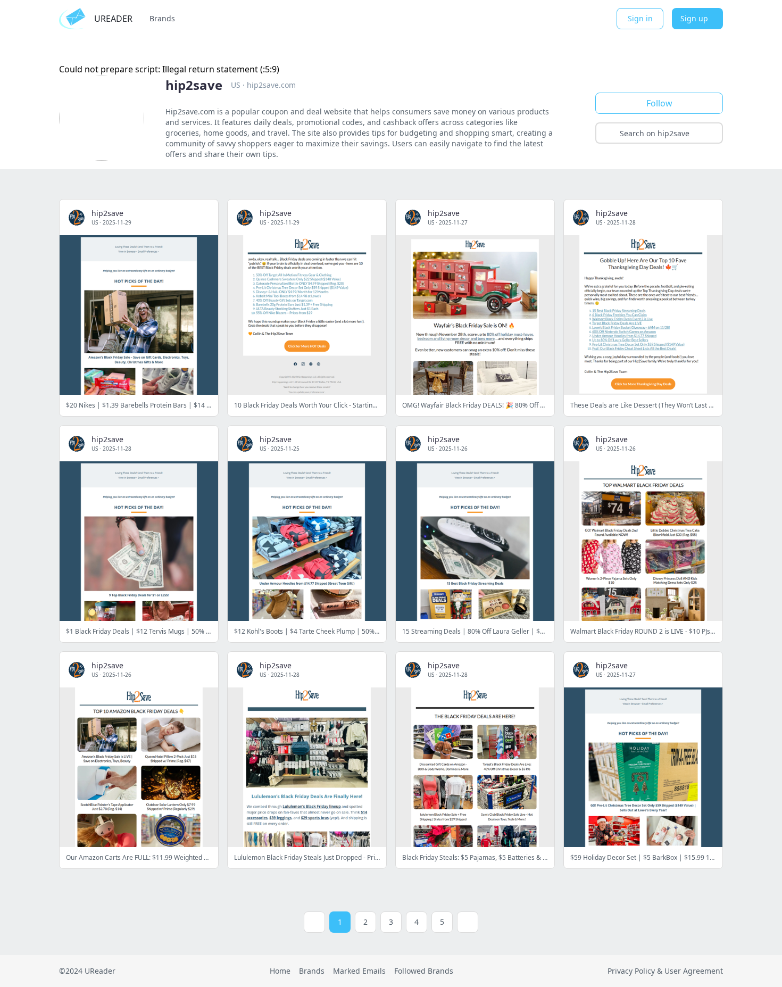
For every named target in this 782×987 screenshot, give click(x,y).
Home (280, 971)
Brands (162, 18)
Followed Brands (423, 971)
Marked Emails (359, 971)
